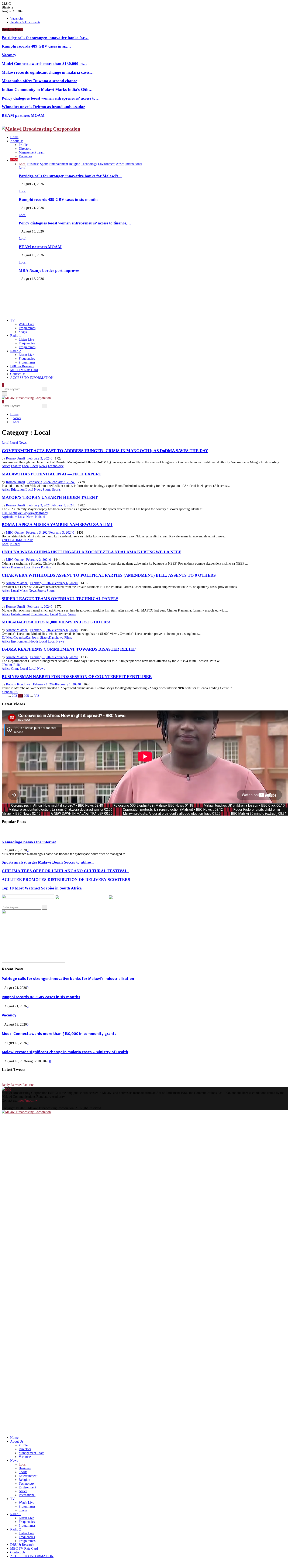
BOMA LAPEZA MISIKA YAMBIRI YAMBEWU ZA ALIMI (57, 524)
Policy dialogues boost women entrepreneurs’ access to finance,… (75, 223)
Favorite (28, 1084)
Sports (47, 489)
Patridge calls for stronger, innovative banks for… (45, 37)
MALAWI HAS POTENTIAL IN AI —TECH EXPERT (51, 474)
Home (14, 137)
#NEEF (7, 540)
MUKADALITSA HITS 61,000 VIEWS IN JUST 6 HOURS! (56, 622)
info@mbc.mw (28, 1100)
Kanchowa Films (60, 637)
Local (22, 167)
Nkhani (40, 517)
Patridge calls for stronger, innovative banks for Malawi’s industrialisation (68, 978)
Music (24, 590)
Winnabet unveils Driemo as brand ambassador (43, 106)
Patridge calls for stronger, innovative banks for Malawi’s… (70, 176)
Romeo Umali (15, 458)
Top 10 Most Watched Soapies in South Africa (42, 888)
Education (18, 489)
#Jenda (6, 692)
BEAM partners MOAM (23, 115)
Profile (23, 145)
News (14, 160)
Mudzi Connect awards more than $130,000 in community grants (59, 1033)
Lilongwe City (18, 513)
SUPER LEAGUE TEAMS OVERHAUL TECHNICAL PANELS (60, 598)
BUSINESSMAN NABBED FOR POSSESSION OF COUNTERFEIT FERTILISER (77, 676)
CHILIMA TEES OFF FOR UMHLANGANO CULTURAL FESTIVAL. (65, 871)
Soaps (23, 332)
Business (17, 567)
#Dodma (7, 665)
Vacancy (9, 55)
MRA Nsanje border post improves (49, 270)
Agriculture (9, 517)
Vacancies (17, 18)
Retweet (16, 1084)
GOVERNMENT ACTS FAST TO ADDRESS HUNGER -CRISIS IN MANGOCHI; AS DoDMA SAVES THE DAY (105, 450)
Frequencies (27, 343)
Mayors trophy (38, 513)
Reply (6, 1084)
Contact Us (17, 374)
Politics (46, 567)
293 (14, 696)
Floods (33, 641)
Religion (24, 1479)
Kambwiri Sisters (37, 637)
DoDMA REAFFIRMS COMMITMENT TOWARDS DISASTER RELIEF (69, 649)
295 (26, 696)
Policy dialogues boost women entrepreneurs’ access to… (51, 98)
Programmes (27, 328)
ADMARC (19, 540)
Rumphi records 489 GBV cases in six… (36, 46)
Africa (6, 466)
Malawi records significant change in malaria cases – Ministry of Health (65, 1052)
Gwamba (19, 637)
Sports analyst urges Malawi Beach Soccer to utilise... (48, 862)
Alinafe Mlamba (17, 583)
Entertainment (20, 614)
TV (12, 320)
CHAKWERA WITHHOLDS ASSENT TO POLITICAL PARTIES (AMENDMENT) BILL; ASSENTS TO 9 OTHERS (109, 575)
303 (36, 696)
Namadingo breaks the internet (29, 842)
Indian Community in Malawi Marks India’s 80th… (47, 89)
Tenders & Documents (25, 22)
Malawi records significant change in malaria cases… (48, 72)
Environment (19, 641)
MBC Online (15, 532)
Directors (25, 148)
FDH (5, 513)
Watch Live (26, 324)
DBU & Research (22, 366)
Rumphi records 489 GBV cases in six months (58, 199)
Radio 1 (15, 335)
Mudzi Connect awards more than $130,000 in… (44, 63)
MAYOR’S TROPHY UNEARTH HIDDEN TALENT (50, 497)
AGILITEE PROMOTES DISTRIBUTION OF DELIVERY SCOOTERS (66, 879)
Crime (15, 668)
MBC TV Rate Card (24, 370)
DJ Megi (7, 637)
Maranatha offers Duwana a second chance (39, 81)
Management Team (31, 152)
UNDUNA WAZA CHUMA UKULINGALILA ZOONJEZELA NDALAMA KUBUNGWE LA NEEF (91, 552)
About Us (16, 141)
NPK (14, 692)
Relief (17, 665)
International (27, 1495)
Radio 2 (15, 351)
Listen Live (26, 339)
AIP (30, 540)
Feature (16, 466)
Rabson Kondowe (18, 684)
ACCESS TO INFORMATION (31, 377)
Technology (55, 466)
